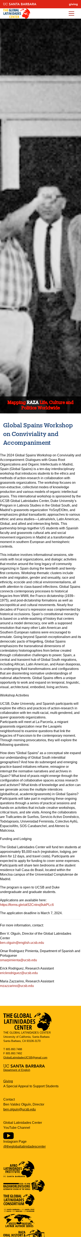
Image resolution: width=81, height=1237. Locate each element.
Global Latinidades (16, 13)
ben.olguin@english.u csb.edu (22, 942)
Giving (8, 1081)
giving (73, 4)
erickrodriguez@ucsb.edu (19, 973)
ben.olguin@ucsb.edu (19, 1109)
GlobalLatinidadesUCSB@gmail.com (25, 1057)
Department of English (16, 1070)
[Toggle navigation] (71, 13)
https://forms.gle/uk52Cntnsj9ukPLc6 (27, 904)
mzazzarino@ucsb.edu (17, 986)
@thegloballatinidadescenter (24, 1146)
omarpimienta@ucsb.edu (18, 960)
